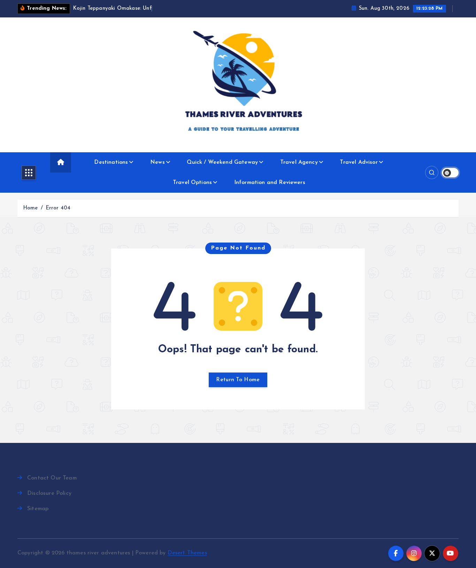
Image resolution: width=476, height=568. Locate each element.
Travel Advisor (358, 162)
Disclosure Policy (49, 493)
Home (30, 208)
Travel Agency (299, 162)
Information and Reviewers (269, 182)
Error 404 (58, 208)
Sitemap (37, 509)
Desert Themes (187, 553)
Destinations (111, 162)
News (157, 162)
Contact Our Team (52, 478)
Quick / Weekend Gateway (222, 162)
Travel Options (192, 182)
